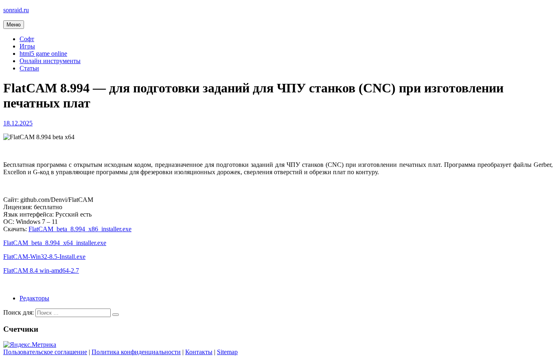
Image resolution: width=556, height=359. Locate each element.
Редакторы (34, 298)
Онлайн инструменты (50, 60)
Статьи (29, 68)
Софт (27, 38)
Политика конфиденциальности (136, 351)
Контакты (198, 351)
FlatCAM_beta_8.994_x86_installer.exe (79, 228)
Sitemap (227, 351)
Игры (27, 46)
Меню (14, 25)
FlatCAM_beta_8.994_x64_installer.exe (54, 242)
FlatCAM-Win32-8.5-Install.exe (44, 256)
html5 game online (43, 53)
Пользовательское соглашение (45, 351)
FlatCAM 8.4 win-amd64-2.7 (41, 270)
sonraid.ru (16, 10)
